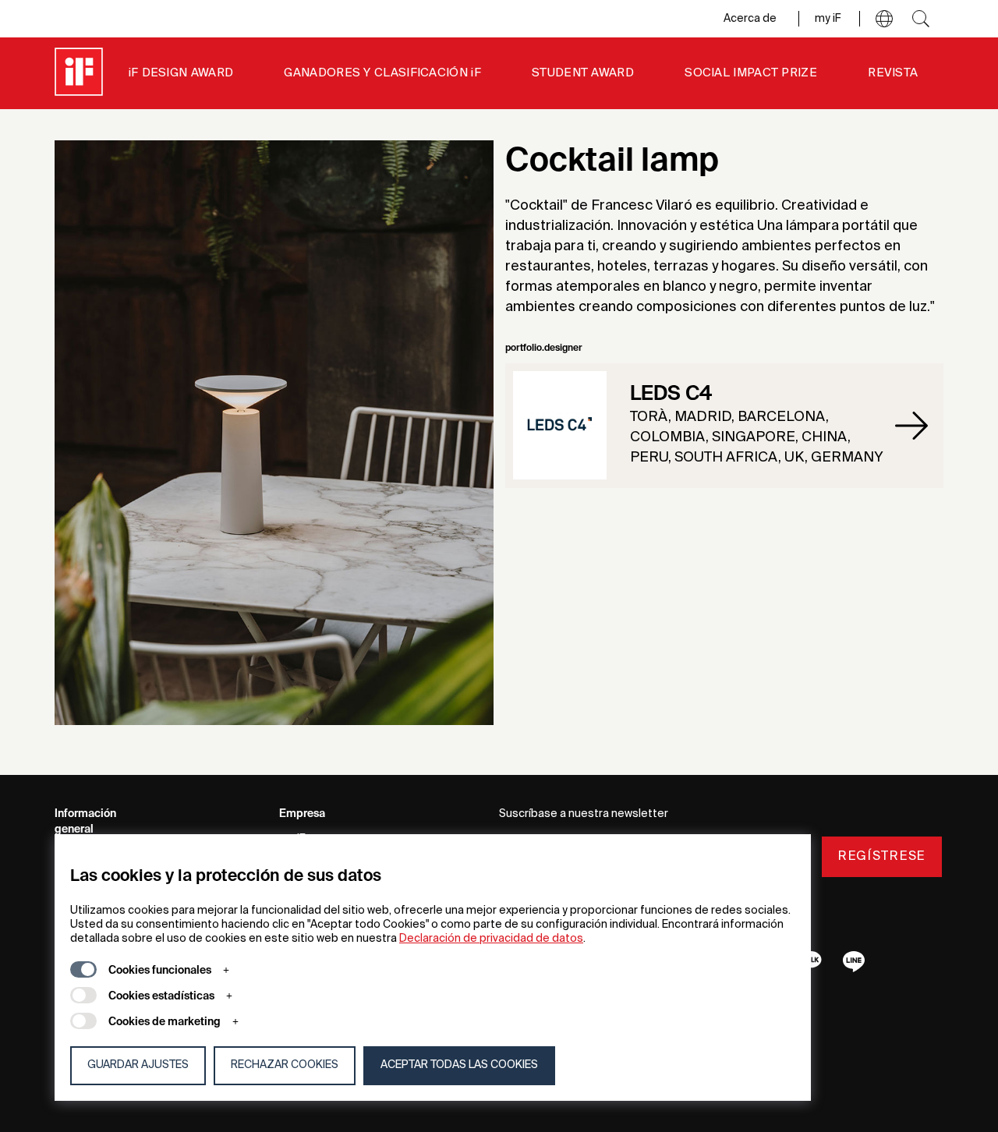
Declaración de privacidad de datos (491, 938)
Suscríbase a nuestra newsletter (583, 813)
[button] (884, 18)
